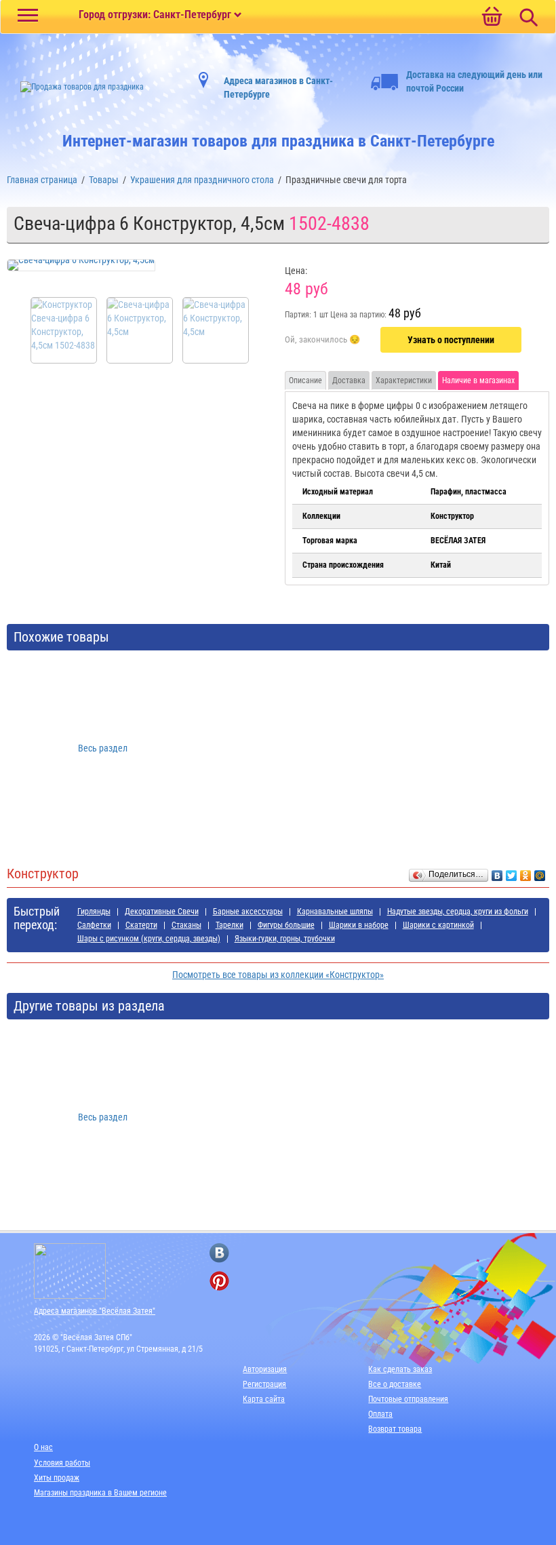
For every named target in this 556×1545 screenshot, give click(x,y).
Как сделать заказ (400, 1369)
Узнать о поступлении (451, 339)
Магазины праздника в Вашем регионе (100, 1493)
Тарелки (229, 925)
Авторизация (265, 1369)
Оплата (380, 1414)
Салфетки (94, 925)
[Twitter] (511, 872)
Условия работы (62, 1463)
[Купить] (322, 340)
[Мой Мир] (540, 872)
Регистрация (264, 1384)
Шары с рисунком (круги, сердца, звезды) (148, 938)
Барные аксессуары (248, 911)
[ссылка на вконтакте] (219, 1253)
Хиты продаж (56, 1478)
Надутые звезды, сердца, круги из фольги (457, 911)
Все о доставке (394, 1384)
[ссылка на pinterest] (219, 1281)
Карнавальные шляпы (335, 911)
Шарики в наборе (359, 925)
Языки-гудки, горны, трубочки (285, 938)
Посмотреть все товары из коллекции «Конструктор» (278, 974)
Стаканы (186, 925)
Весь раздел (102, 748)
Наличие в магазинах (478, 380)
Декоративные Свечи (162, 911)
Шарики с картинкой (438, 925)
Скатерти (141, 925)
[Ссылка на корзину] (491, 18)
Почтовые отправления (408, 1399)
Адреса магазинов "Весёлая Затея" (94, 1311)
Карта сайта (264, 1399)
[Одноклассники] (526, 872)
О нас (43, 1447)
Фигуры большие (286, 925)
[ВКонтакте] (497, 872)
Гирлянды (94, 911)
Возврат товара (395, 1429)
